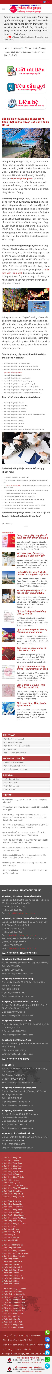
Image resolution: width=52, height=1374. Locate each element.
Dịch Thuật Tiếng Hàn (13, 1191)
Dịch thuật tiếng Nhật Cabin (13, 372)
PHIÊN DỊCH (8, 775)
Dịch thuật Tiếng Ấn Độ (13, 1194)
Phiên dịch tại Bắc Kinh (13, 1322)
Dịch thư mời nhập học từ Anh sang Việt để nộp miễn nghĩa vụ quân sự (25, 871)
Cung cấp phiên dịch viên (13, 485)
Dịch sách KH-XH (11, 1240)
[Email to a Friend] (27, 529)
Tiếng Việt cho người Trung (15, 1305)
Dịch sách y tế (9, 1234)
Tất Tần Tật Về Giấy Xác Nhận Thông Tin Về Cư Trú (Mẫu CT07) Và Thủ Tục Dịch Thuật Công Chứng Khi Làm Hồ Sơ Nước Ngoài (24, 817)
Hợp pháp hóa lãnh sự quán (14, 753)
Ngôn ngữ (17, 48)
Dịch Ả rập (9, 1183)
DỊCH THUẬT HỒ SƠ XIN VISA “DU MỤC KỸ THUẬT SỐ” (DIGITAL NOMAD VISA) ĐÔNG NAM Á (24, 833)
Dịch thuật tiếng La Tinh (13, 1325)
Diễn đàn (27, 1349)
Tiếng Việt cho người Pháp (15, 1311)
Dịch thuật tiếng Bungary (14, 1327)
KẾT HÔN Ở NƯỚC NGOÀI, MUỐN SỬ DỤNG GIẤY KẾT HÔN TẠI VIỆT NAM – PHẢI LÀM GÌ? (26, 826)
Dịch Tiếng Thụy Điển (12, 1201)
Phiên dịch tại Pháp (11, 1281)
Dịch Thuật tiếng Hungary (14, 1215)
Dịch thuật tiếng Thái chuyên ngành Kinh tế (32, 704)
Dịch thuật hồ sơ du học (14, 1313)
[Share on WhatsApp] (18, 529)
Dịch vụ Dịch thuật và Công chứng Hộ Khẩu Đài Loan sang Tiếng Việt (32, 669)
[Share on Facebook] (21, 529)
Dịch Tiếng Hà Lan (11, 1180)
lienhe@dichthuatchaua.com (20, 973)
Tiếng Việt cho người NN (14, 1297)
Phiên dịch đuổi (9, 789)
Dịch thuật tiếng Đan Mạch (15, 1218)
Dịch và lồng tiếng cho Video (15, 769)
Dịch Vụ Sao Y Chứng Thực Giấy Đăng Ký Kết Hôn (31, 686)
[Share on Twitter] (24, 529)
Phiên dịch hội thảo (11, 779)
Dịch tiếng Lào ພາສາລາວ (13, 1207)
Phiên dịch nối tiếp (11, 786)
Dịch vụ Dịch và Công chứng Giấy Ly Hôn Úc (31, 612)
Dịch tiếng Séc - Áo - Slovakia (16, 1253)
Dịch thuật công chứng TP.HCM (17, 1340)
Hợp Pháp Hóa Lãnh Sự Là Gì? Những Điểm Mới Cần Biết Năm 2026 (24, 864)
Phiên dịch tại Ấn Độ (12, 1319)
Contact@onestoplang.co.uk (20, 1082)
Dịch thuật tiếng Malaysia (14, 1256)
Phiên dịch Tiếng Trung (13, 1270)
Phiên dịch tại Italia (11, 1264)
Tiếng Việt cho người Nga (14, 1308)
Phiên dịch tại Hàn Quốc (14, 1278)
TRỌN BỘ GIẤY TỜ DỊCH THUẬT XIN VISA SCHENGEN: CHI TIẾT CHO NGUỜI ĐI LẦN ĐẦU (25, 841)
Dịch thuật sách (9, 749)
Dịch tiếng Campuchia (13, 1204)
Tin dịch (17, 1349)
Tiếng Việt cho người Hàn (14, 1299)
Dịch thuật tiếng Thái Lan (14, 1196)
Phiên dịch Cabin (10, 782)
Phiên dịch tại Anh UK (13, 1267)
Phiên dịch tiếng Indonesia (15, 1288)
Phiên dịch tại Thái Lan (13, 1291)
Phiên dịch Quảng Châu (13, 1275)
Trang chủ (7, 1335)
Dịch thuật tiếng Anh (12, 1157)
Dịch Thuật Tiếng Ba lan (13, 1212)
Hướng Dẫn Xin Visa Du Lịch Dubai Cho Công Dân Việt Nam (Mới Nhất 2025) (32, 574)
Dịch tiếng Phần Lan (12, 1160)
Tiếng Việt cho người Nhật (14, 1302)
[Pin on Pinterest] (30, 529)
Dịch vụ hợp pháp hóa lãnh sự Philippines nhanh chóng (32, 630)
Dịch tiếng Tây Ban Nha (13, 1185)
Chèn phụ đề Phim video (13, 762)
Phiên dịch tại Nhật (11, 1284)
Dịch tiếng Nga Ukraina (13, 1171)
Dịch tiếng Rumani (11, 1259)
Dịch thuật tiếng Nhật (12, 1169)
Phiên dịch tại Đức (11, 1273)
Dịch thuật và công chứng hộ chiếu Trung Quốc (31, 649)
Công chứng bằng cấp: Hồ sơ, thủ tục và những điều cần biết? (25, 800)
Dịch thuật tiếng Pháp (13, 1166)
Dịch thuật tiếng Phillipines (15, 1250)
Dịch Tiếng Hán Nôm (12, 1248)
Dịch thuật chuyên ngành (13, 739)
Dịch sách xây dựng (12, 1232)
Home (7, 48)
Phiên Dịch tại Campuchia (14, 1294)
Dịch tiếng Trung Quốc (13, 1163)
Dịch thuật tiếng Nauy (13, 1210)
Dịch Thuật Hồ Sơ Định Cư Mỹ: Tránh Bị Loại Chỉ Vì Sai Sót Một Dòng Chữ (25, 848)
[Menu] (3, 8)
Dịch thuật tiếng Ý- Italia (14, 1177)
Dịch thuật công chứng (12, 742)
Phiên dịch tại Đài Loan (13, 1261)
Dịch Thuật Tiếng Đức (12, 1174)
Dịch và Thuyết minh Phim (14, 766)
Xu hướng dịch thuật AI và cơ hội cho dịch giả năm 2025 (31, 591)
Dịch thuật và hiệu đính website (16, 746)
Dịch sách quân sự (11, 1237)
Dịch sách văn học (11, 1229)
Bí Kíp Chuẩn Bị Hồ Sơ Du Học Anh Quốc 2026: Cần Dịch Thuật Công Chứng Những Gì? (24, 856)
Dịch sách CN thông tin (13, 1245)
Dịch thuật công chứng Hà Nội (27, 1335)
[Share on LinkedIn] (33, 529)
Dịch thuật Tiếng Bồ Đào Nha (16, 1188)
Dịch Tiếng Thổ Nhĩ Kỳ (13, 1221)
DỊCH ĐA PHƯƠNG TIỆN (14, 758)
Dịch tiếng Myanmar (12, 1316)
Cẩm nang (7, 1349)
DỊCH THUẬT (9, 735)
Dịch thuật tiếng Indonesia (14, 1223)
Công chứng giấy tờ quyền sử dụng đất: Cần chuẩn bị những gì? (32, 537)
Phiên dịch (41, 1345)
